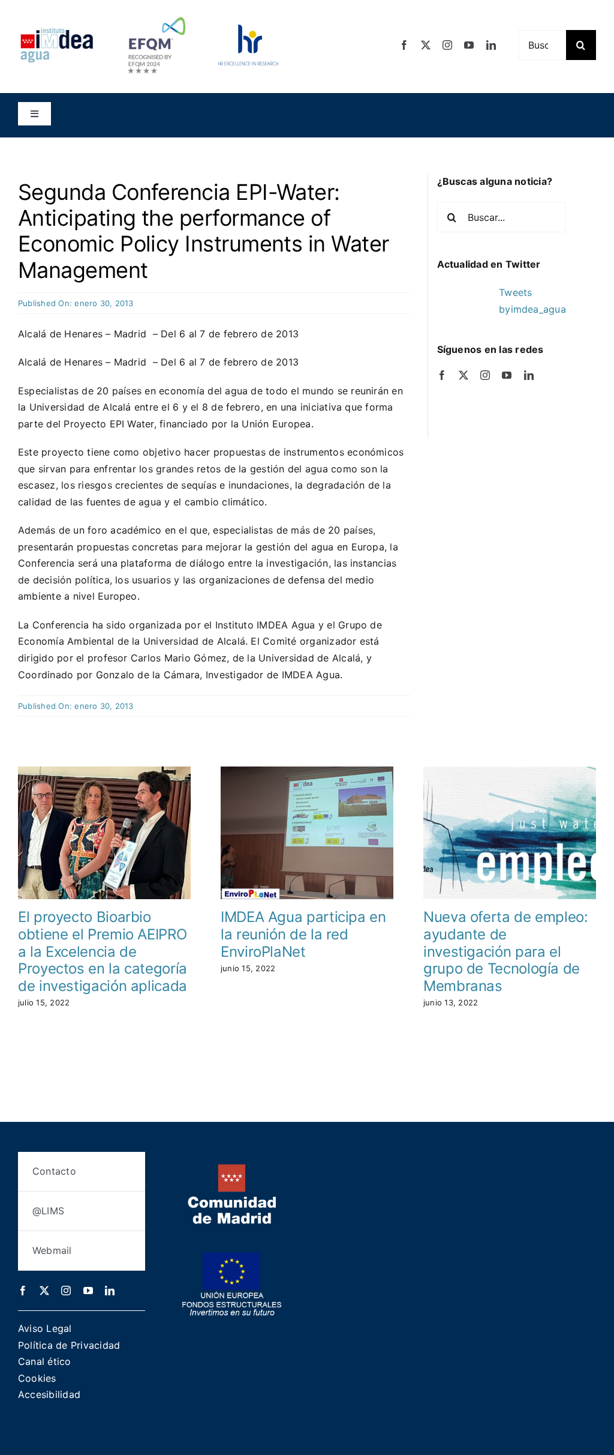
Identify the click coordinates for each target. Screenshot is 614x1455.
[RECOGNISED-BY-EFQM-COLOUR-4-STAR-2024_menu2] (156, 14)
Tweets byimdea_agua (532, 300)
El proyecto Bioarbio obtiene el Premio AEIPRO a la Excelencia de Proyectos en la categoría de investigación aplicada (102, 951)
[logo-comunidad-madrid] (232, 1169)
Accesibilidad (49, 1394)
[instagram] (447, 45)
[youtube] (469, 45)
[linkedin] (491, 45)
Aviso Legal (45, 1328)
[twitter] (426, 45)
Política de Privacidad (69, 1345)
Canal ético (44, 1361)
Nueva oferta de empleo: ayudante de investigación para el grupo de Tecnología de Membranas (505, 951)
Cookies (37, 1378)
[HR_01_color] (248, 29)
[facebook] (404, 45)
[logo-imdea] (56, 32)
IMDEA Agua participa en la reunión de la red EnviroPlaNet (303, 934)
